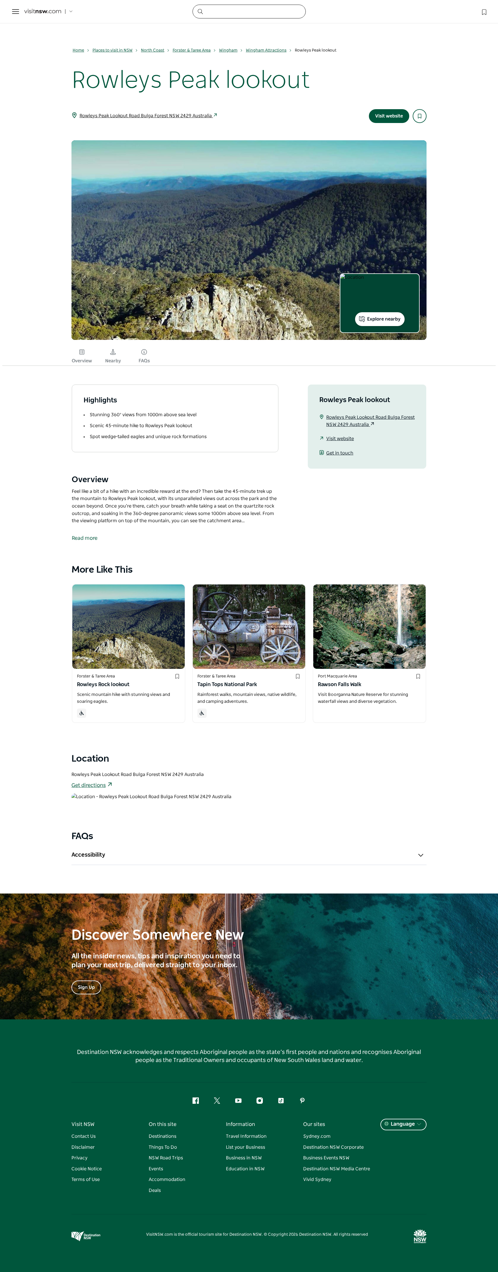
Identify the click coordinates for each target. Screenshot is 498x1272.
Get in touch (339, 453)
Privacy (79, 1158)
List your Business (245, 1147)
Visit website (389, 116)
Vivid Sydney (317, 1179)
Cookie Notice (86, 1169)
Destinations (162, 1136)
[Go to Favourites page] (483, 11)
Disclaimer (83, 1147)
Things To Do (163, 1147)
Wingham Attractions (266, 50)
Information (240, 1124)
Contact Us (83, 1136)
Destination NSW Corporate (333, 1147)
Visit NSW (83, 1124)
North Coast (152, 50)
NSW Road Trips (166, 1158)
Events (156, 1169)
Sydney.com (317, 1136)
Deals (155, 1190)
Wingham (228, 50)
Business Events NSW (326, 1158)
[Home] (42, 11)
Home (78, 50)
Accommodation (167, 1179)
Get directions (88, 785)
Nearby (113, 361)
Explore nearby (384, 319)
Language (403, 1124)
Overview (82, 361)
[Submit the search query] (200, 11)
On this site (162, 1124)
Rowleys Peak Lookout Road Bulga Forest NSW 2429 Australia (146, 115)
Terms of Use (85, 1179)
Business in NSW (244, 1158)
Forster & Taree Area (192, 50)
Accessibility (88, 855)
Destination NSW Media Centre (336, 1169)
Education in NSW (245, 1169)
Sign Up (86, 987)
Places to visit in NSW (113, 50)
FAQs (144, 361)
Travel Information (246, 1136)
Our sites (314, 1124)
